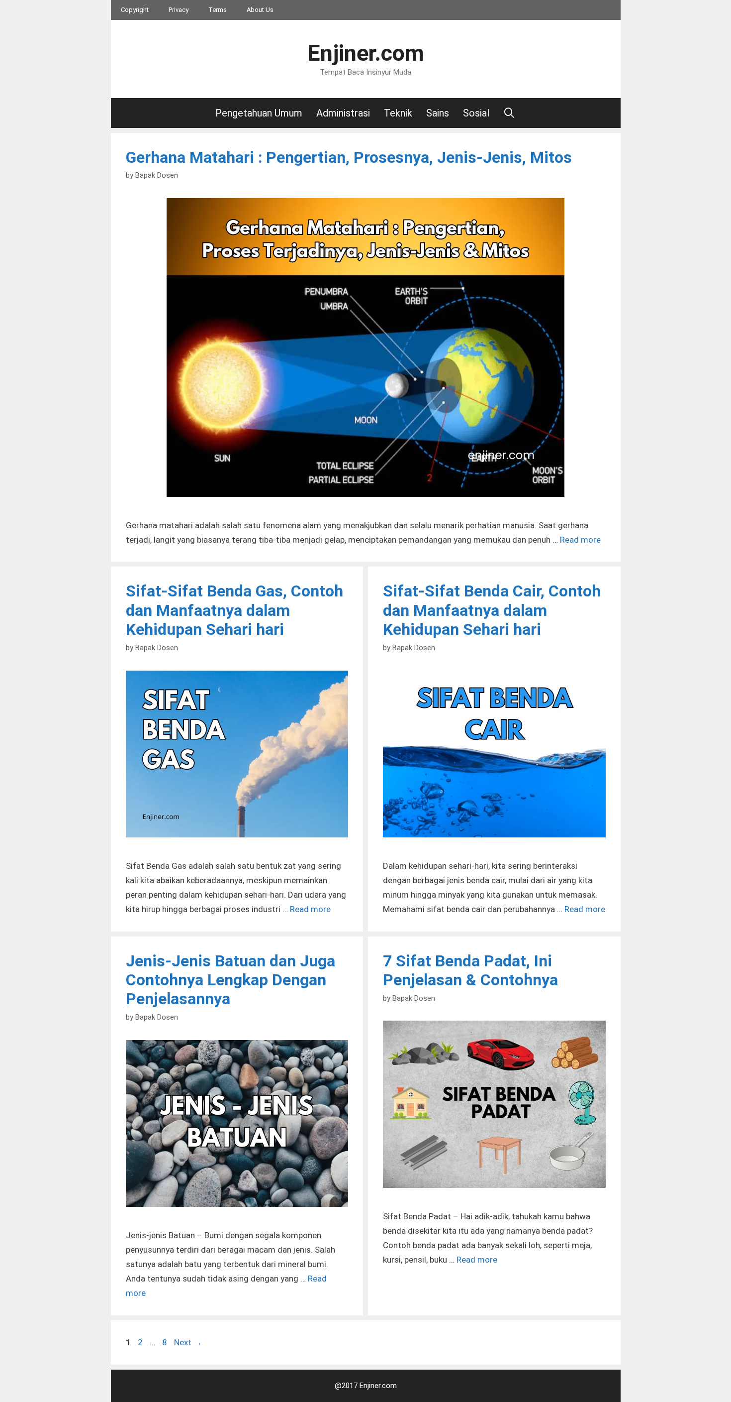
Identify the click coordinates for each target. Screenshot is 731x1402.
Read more (580, 540)
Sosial (476, 113)
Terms (217, 9)
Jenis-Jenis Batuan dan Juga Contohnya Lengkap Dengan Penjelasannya (230, 980)
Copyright (135, 9)
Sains (437, 113)
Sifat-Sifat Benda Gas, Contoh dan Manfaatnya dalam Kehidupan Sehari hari (234, 610)
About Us (260, 9)
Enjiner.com (365, 53)
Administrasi (343, 113)
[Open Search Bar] (509, 113)
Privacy (178, 9)
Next (188, 1342)
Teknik (398, 113)
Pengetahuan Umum (258, 113)
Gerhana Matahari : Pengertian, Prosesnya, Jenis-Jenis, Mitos (349, 157)
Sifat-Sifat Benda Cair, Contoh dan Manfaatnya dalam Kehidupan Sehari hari (492, 610)
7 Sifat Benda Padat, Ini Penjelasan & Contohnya (470, 970)
